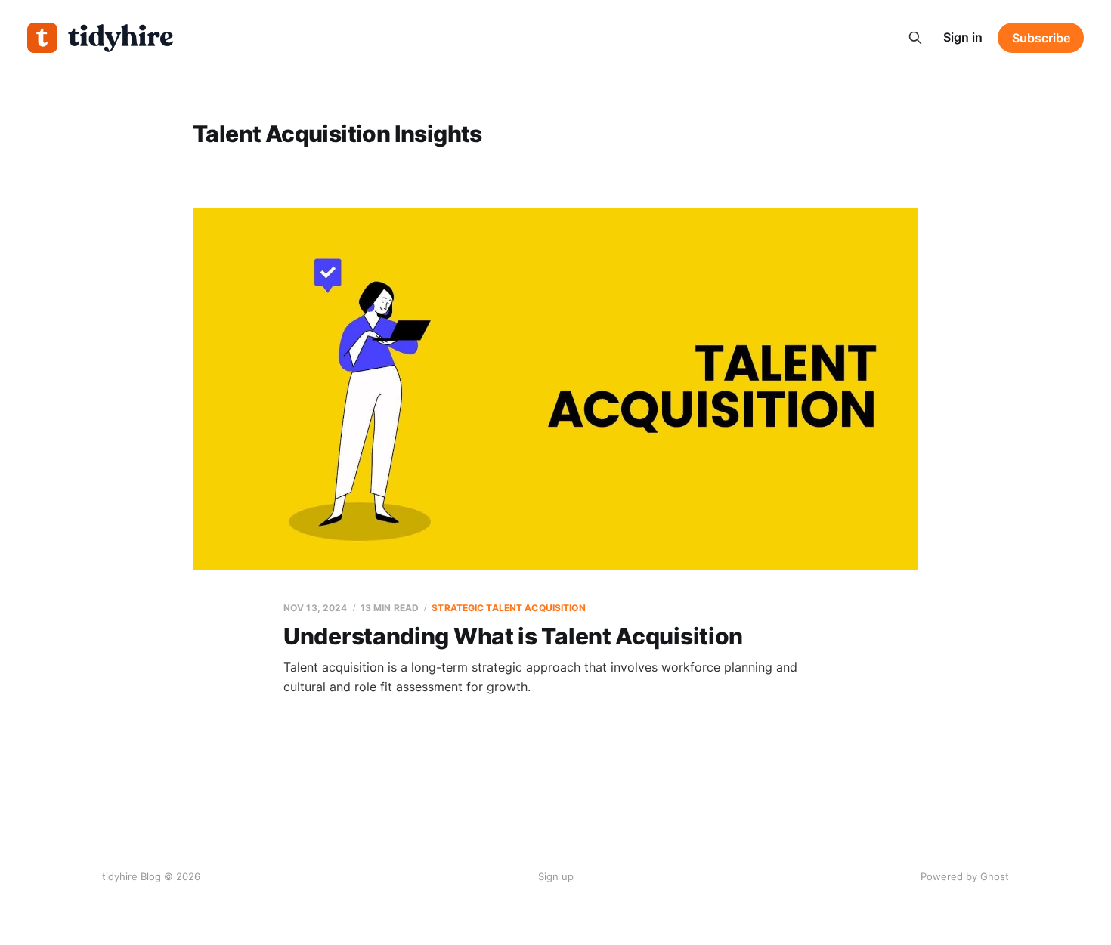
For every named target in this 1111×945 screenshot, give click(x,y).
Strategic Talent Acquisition (508, 607)
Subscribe (1041, 37)
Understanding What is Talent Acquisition (513, 636)
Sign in (963, 37)
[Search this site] (915, 37)
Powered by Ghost (965, 876)
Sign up (556, 876)
